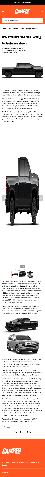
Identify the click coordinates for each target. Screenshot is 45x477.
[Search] (40, 20)
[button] (3, 12)
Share (23, 432)
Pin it (30, 432)
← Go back (6, 427)
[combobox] (22, 20)
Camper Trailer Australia (19, 462)
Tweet (16, 432)
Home (4, 28)
